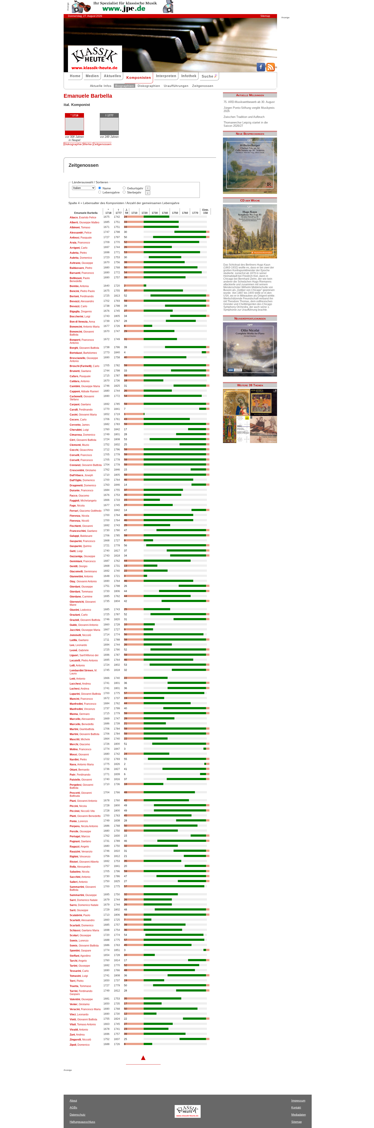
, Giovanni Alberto (84, 861)
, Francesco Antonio (82, 341)
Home (75, 76)
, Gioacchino (81, 449)
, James (80, 424)
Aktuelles (112, 76)
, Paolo (80, 915)
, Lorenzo (79, 821)
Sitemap (265, 16)
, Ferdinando (82, 296)
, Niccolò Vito (82, 811)
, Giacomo (79, 495)
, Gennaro (80, 714)
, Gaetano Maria (84, 930)
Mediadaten (298, 1114)
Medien (92, 76)
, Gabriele (79, 650)
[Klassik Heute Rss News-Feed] (270, 70)
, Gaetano (80, 371)
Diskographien (149, 86)
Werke (87, 144)
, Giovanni (81, 525)
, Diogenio (81, 311)
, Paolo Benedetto (80, 280)
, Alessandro (82, 301)
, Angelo (79, 846)
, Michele (80, 739)
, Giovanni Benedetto (85, 816)
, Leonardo (78, 645)
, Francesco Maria (85, 1009)
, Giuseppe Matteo (84, 222)
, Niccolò (80, 635)
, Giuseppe (81, 263)
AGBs (73, 1107)
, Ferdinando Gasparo (81, 993)
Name (107, 188)
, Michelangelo (83, 500)
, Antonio (80, 381)
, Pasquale (81, 237)
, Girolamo (83, 470)
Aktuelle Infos (100, 86)
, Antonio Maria (85, 326)
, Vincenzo (82, 709)
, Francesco (80, 242)
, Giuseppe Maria (85, 386)
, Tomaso (80, 227)
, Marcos (80, 836)
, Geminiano (83, 571)
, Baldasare (81, 535)
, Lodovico (80, 609)
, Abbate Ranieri (84, 391)
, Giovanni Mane (83, 603)
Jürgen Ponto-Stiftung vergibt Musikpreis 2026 (249, 109)
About (73, 1100)
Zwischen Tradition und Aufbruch (244, 116)
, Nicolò (79, 520)
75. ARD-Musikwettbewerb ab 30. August (249, 102)
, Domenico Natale (84, 900)
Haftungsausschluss (82, 1121)
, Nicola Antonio (84, 826)
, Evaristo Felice (83, 217)
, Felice (81, 232)
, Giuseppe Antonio (84, 360)
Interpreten (166, 76)
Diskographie (73, 144)
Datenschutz (77, 1114)
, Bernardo (79, 769)
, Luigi (80, 316)
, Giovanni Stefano (82, 398)
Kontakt (296, 1107)
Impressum (298, 1100)
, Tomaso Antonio (83, 1024)
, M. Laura (83, 672)
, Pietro (78, 252)
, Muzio (79, 444)
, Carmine (81, 596)
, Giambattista (82, 729)
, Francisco (81, 455)
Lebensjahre (111, 192)
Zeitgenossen (202, 86)
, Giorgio (78, 566)
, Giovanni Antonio (83, 581)
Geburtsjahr (135, 188)
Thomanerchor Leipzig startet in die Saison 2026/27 (246, 124)
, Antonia (79, 286)
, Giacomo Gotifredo (86, 510)
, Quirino (81, 546)
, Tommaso (81, 591)
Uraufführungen (176, 86)
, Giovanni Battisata (81, 794)
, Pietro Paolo (82, 291)
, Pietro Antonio (84, 660)
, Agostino (80, 955)
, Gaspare (80, 950)
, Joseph (81, 475)
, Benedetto (82, 724)
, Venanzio (81, 851)
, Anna (82, 321)
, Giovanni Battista (82, 333)
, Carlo (78, 247)
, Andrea (80, 683)
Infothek (189, 76)
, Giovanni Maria (83, 414)
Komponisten (138, 78)
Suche (208, 76)
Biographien (124, 86)
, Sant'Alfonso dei (84, 655)
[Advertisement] (114, 1079)
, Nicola (77, 505)
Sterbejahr (134, 192)
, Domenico (81, 257)
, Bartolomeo (83, 352)
